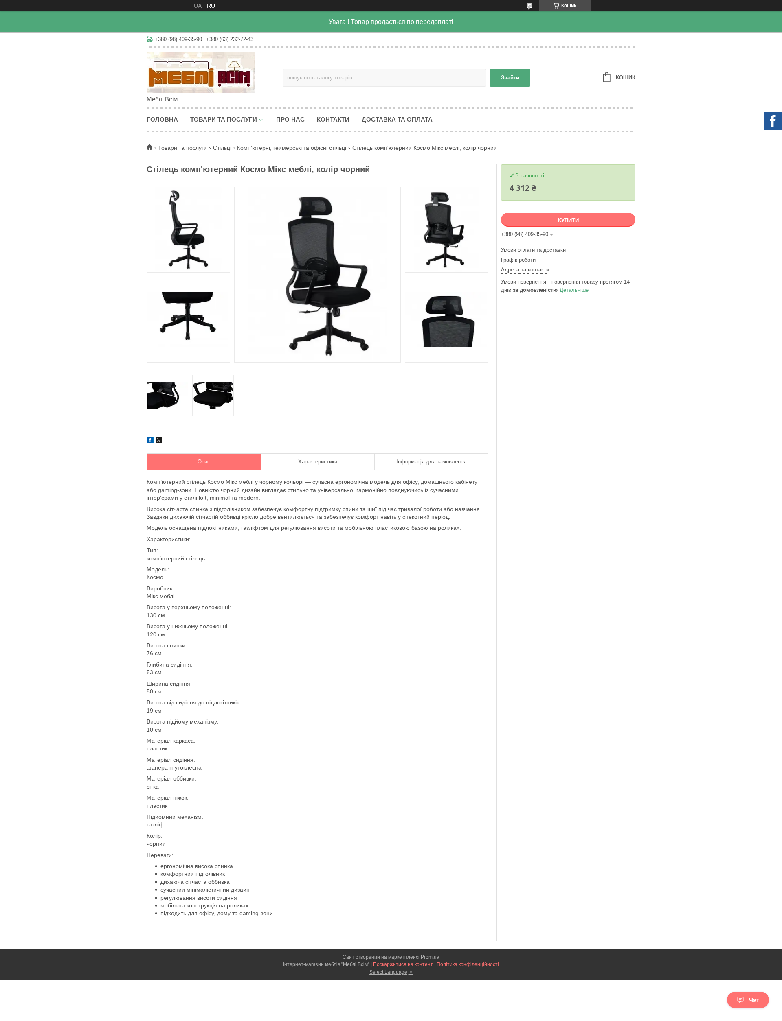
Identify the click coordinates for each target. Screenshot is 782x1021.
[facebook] (150, 441)
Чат (754, 1000)
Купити (568, 220)
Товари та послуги (223, 119)
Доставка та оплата (397, 119)
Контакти (333, 119)
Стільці (222, 147)
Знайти (510, 77)
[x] (159, 441)
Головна (162, 119)
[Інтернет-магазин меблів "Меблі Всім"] (215, 72)
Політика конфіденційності (468, 964)
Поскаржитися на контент (403, 964)
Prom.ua (430, 957)
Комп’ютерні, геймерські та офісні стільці (291, 147)
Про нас (290, 119)
